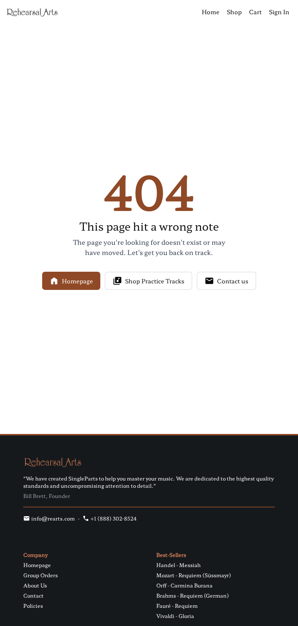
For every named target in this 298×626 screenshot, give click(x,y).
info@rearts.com (53, 518)
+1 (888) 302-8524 (113, 518)
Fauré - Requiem (177, 605)
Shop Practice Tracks (154, 280)
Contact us (232, 280)
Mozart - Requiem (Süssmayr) (193, 575)
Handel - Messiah (178, 565)
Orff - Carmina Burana (184, 585)
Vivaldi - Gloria (175, 615)
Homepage (77, 280)
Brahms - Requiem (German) (192, 595)
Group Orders (40, 575)
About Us (35, 585)
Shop (234, 12)
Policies (33, 605)
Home (211, 12)
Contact (33, 595)
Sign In (279, 12)
